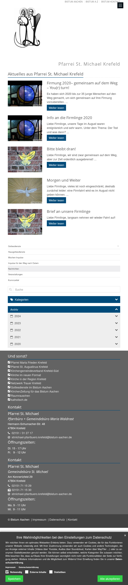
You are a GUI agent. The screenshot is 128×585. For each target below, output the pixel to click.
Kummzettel (13, 280)
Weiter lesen (56, 108)
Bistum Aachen (74, 1)
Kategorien (21, 299)
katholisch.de (19, 400)
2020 (18, 344)
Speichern (14, 579)
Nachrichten (13, 268)
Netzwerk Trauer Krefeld (26, 383)
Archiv (14, 309)
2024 (18, 316)
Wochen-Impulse (15, 257)
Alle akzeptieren (110, 579)
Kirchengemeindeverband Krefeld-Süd (35, 371)
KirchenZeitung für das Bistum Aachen (35, 391)
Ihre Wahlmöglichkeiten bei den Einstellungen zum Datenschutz (64, 537)
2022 (18, 330)
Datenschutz (57, 519)
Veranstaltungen (15, 274)
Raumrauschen (20, 395)
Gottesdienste (14, 246)
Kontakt (72, 519)
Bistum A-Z (92, 1)
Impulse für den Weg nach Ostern (23, 263)
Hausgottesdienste (16, 251)
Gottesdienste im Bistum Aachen (31, 387)
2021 (18, 337)
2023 (18, 323)
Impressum (39, 519)
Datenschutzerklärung (29, 567)
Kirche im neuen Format (26, 375)
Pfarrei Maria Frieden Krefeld (29, 362)
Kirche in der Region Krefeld (28, 379)
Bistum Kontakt (110, 1)
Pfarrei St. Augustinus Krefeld (29, 367)
